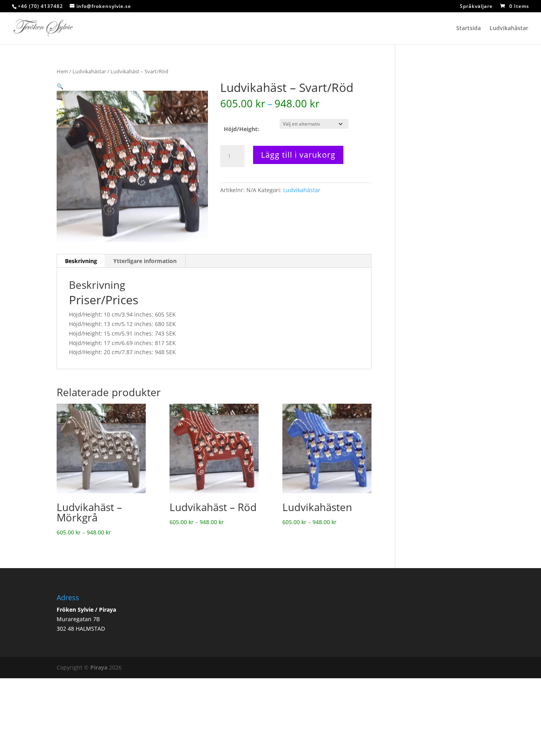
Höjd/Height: (241, 129)
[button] (60, 86)
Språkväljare (476, 7)
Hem (62, 71)
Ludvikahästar (509, 28)
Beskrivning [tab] (81, 261)
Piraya (98, 667)
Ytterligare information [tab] (145, 261)
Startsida (468, 28)
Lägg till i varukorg (298, 154)
